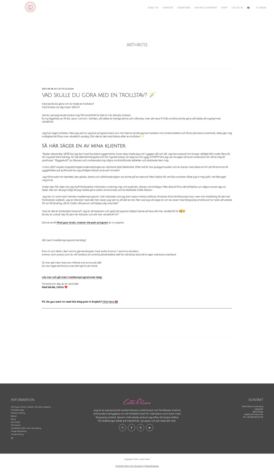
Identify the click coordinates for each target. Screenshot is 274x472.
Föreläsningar (17, 410)
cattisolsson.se (30, 7)
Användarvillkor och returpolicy (26, 428)
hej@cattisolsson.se (253, 414)
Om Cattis (15, 422)
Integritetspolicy (19, 431)
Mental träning (18, 413)
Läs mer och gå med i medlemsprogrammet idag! (72, 277)
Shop (13, 419)
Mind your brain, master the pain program (82, 222)
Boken (14, 416)
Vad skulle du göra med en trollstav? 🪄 (98, 95)
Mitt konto (15, 425)
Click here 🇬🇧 (110, 301)
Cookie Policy (17, 434)
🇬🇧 (12, 438)
